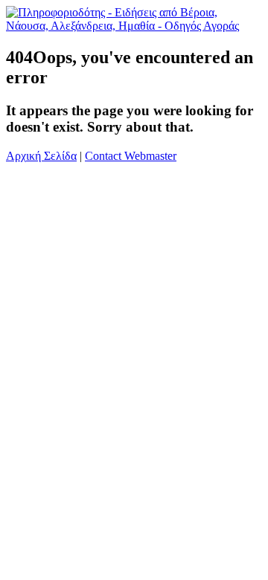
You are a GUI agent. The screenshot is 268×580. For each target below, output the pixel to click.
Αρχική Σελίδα (41, 155)
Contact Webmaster (130, 155)
